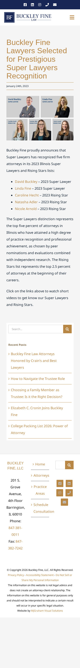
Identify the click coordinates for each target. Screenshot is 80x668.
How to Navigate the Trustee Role (38, 378)
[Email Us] (55, 4)
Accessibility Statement (40, 575)
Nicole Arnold (26, 208)
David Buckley (26, 181)
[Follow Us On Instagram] (59, 492)
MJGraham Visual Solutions (47, 610)
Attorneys (40, 475)
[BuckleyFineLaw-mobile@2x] (27, 13)
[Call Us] (47, 4)
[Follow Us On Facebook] (60, 483)
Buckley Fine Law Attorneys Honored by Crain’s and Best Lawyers (34, 361)
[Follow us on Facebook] (25, 4)
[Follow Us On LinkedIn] (69, 483)
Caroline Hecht (27, 195)
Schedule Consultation (40, 508)
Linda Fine (23, 188)
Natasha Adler (26, 202)
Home (40, 464)
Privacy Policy (16, 575)
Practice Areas (40, 490)
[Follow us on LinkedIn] (32, 4)
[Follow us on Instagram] (39, 4)
